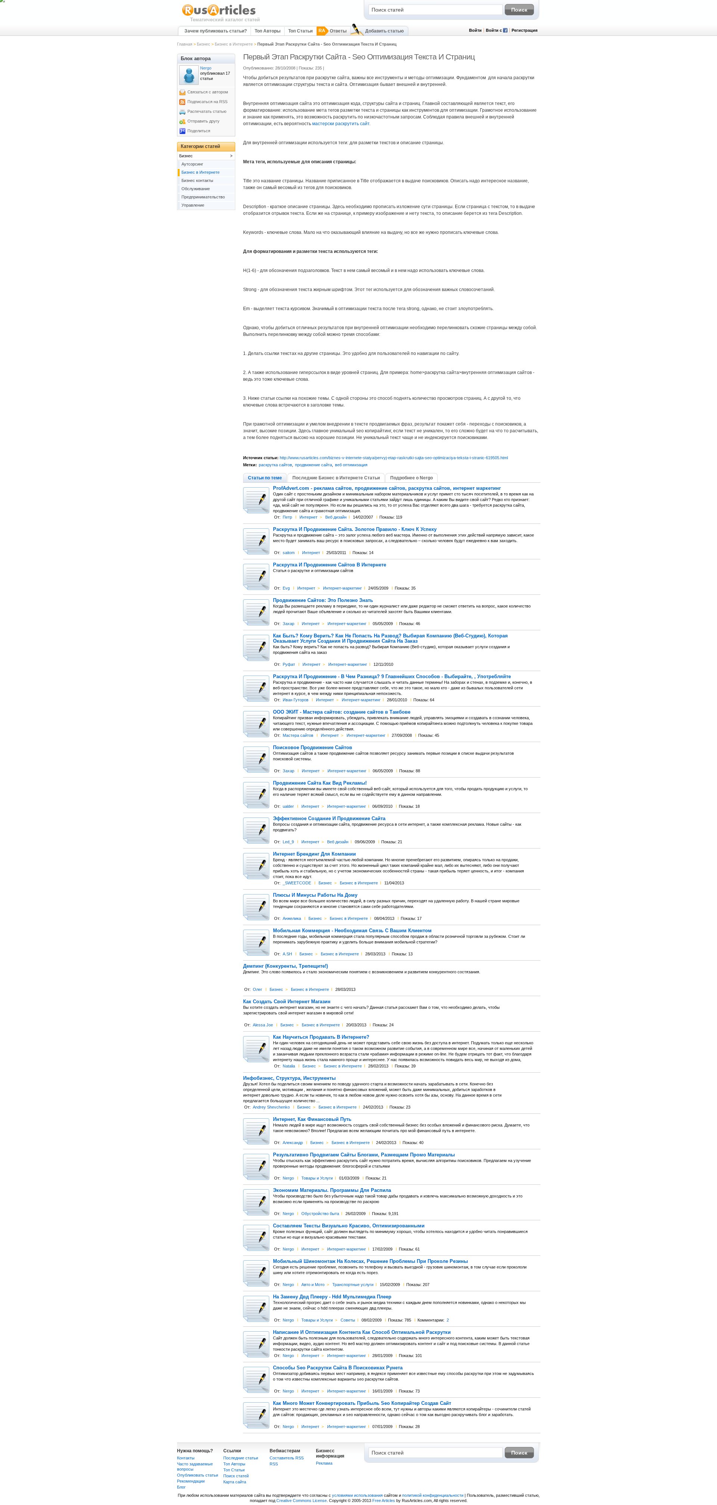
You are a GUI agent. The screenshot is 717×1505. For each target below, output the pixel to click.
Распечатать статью (206, 111)
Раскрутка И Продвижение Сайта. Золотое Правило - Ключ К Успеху (355, 529)
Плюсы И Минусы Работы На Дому (315, 895)
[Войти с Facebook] (505, 31)
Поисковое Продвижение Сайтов (312, 747)
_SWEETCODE (297, 883)
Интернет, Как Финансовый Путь (312, 1119)
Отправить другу (203, 121)
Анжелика (292, 918)
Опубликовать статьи (197, 1475)
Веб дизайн (336, 517)
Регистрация (524, 30)
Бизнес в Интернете (234, 44)
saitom (289, 552)
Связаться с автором (207, 92)
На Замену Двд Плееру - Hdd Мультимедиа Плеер (332, 1297)
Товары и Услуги (317, 1178)
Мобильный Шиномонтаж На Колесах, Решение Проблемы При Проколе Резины (370, 1261)
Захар (288, 623)
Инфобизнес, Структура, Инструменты (289, 1078)
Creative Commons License (301, 1500)
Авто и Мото (313, 1284)
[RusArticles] (219, 15)
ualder (288, 806)
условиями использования (357, 1495)
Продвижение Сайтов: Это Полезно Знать (323, 600)
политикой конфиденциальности (432, 1495)
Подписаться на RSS (207, 101)
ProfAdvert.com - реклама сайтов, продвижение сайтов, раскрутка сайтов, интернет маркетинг (387, 488)
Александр (293, 1142)
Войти (475, 30)
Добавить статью (384, 31)
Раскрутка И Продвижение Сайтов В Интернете (329, 565)
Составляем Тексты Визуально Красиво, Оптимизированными (349, 1226)
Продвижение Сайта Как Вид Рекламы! (320, 783)
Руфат (289, 664)
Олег (257, 989)
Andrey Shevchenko (271, 1107)
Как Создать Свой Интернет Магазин (286, 1001)
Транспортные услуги (352, 1284)
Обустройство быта (320, 1213)
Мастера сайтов (298, 735)
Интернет (308, 517)
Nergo (288, 1178)
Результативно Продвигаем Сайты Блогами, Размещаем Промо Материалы (364, 1155)
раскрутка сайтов (275, 465)
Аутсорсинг (192, 164)
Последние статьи (240, 1458)
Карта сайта (234, 1482)
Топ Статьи (300, 31)
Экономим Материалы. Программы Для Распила (332, 1190)
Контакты (186, 1458)
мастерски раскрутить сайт (340, 123)
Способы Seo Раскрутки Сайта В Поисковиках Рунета (338, 1367)
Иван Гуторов (295, 700)
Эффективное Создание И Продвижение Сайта (329, 818)
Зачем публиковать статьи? (215, 31)
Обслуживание (195, 188)
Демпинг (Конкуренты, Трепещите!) (285, 966)
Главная (184, 44)
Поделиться (198, 131)
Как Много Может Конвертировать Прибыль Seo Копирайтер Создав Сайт (362, 1403)
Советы (348, 1320)
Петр (287, 517)
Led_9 (288, 842)
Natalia (289, 1066)
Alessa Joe (263, 1025)
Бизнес (203, 44)
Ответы (338, 31)
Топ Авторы (267, 31)
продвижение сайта (313, 465)
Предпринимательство (203, 197)
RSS (274, 1464)
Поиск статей (236, 1476)
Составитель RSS (287, 1458)
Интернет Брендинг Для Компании (314, 854)
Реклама (324, 1463)
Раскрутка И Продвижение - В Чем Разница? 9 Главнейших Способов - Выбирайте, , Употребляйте (392, 676)
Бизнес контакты (197, 180)
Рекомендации (191, 1481)
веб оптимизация (351, 465)
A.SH (287, 954)
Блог (181, 1487)
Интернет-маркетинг (342, 588)
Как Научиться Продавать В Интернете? (321, 1037)
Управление (192, 205)
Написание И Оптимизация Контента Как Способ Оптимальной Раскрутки (362, 1332)
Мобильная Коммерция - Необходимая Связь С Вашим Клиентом (352, 930)
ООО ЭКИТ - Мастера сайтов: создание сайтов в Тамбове (341, 712)
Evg (286, 588)
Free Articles (383, 1500)
